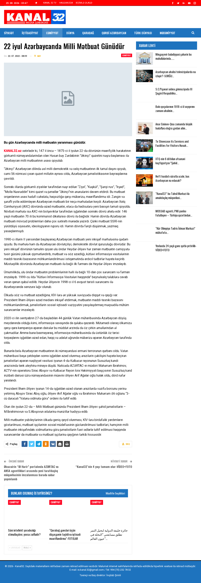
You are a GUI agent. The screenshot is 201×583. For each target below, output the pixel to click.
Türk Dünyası (143, 33)
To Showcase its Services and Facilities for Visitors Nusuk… (172, 143)
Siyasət (9, 33)
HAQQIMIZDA (66, 3)
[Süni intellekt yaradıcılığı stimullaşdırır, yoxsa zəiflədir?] (27, 513)
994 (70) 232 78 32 (120, 569)
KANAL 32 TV (49, 3)
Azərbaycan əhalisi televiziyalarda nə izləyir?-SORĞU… (175, 74)
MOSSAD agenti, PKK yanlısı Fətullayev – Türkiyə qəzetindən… (173, 213)
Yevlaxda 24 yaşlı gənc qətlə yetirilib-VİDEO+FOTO (175, 248)
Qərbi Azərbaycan (114, 33)
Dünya (70, 33)
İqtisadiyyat (30, 33)
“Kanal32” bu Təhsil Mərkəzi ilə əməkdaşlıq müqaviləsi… (172, 195)
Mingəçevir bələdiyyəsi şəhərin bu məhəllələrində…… (173, 56)
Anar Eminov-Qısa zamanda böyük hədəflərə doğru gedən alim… (173, 126)
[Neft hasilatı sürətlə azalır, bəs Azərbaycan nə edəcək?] (144, 180)
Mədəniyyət (167, 33)
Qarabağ (88, 33)
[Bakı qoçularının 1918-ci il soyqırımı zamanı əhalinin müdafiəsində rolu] (144, 110)
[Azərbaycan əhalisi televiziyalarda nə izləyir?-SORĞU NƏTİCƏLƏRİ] (144, 76)
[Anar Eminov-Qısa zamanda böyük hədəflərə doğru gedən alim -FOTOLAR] (144, 128)
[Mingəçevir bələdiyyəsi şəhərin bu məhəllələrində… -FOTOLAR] (144, 58)
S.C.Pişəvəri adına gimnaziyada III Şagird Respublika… (173, 91)
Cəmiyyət (52, 33)
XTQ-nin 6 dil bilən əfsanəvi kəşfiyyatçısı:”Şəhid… (170, 161)
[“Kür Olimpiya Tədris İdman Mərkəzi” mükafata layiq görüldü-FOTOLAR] (144, 232)
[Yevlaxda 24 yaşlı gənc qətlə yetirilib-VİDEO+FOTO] (144, 250)
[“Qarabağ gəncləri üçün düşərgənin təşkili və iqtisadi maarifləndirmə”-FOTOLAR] (68, 513)
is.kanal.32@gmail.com (91, 569)
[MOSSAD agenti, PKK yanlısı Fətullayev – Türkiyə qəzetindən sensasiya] (144, 215)
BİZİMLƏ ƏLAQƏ (84, 3)
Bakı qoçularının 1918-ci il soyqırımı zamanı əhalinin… (175, 108)
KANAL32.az (13, 151)
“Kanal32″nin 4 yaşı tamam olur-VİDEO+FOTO (104, 466)
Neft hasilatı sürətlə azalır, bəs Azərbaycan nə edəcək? (172, 178)
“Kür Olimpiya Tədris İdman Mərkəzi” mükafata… (175, 230)
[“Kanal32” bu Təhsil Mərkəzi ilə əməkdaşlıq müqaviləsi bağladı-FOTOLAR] (144, 198)
